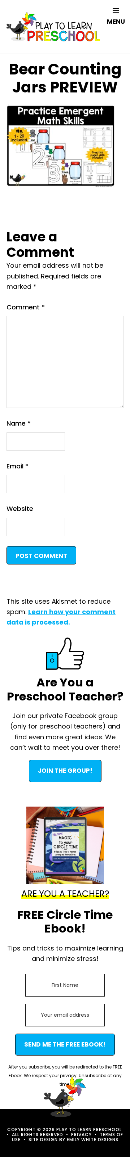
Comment (25, 307)
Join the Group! (65, 770)
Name (18, 423)
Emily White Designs (92, 1139)
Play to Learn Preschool (53, 26)
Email (17, 466)
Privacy (81, 1134)
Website (19, 508)
